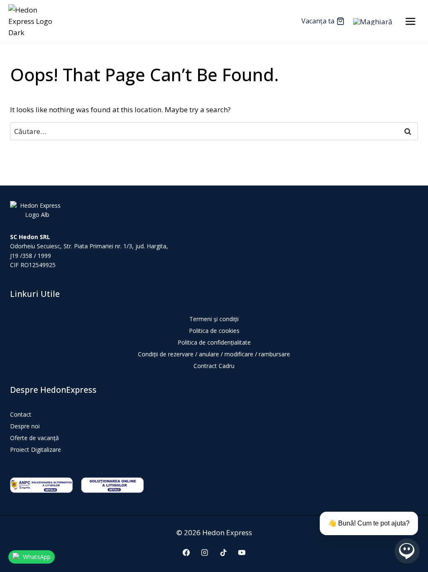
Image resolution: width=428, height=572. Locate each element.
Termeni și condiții (214, 319)
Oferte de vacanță (34, 438)
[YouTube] (241, 552)
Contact (20, 414)
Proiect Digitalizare (35, 449)
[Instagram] (205, 552)
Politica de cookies (214, 331)
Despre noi (25, 426)
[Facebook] (186, 552)
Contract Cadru (214, 366)
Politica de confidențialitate (214, 342)
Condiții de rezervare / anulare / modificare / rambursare (214, 354)
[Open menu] (410, 21)
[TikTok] (223, 552)
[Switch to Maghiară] (372, 21)
